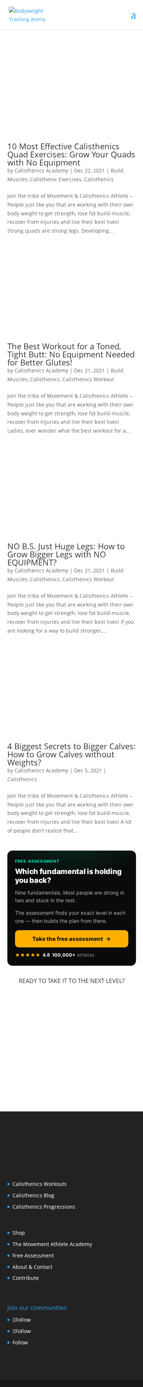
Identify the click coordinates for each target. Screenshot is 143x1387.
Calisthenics (99, 179)
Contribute (25, 1277)
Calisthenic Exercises (55, 179)
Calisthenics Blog (33, 1195)
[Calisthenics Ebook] (71, 1085)
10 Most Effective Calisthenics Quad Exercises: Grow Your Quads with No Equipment (71, 154)
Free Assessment (33, 1255)
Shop (18, 1232)
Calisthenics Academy (41, 170)
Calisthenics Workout (88, 379)
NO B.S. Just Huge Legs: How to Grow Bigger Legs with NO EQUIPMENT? (66, 554)
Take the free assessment (71, 938)
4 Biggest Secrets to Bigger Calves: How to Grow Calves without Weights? (71, 754)
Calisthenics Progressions (43, 1206)
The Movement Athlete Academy (52, 1244)
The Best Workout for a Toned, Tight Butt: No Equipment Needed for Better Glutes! (71, 354)
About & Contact (32, 1266)
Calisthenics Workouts (39, 1183)
